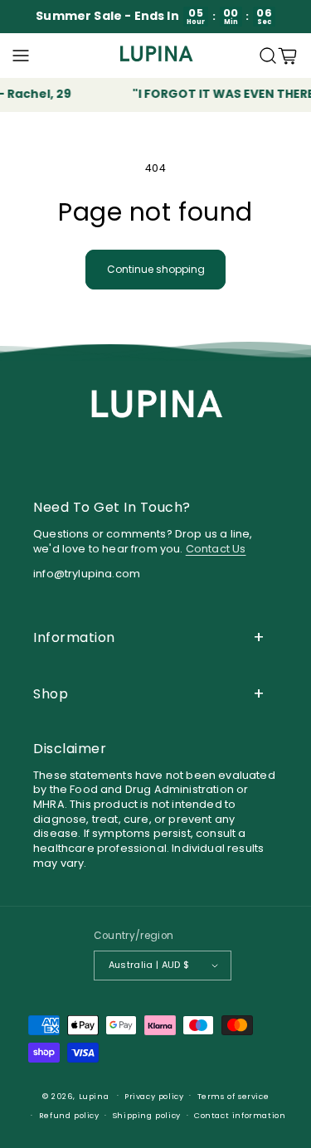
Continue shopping (156, 269)
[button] (21, 56)
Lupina (94, 1095)
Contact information (239, 1115)
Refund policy (69, 1115)
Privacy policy (153, 1096)
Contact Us (216, 549)
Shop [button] (50, 693)
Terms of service (233, 1096)
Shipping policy (147, 1115)
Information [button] (74, 637)
